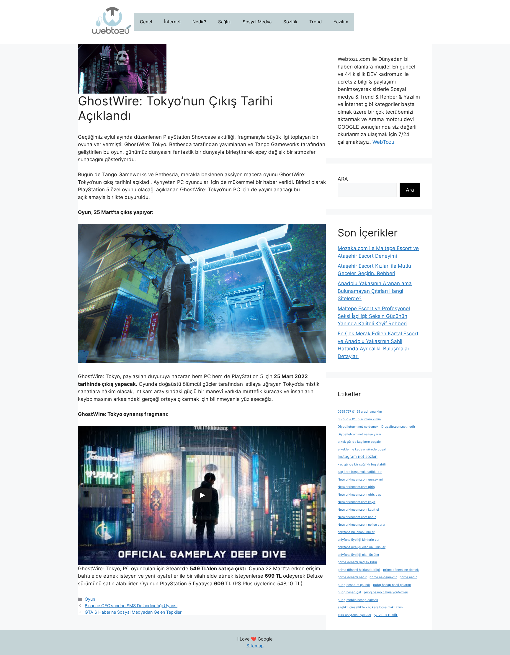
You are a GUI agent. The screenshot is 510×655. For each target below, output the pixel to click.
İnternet (172, 21)
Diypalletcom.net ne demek (358, 427)
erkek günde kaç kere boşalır (359, 442)
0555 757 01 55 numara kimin (359, 419)
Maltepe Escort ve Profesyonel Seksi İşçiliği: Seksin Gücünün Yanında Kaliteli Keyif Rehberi (374, 316)
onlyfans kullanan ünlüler (356, 532)
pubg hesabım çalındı (354, 585)
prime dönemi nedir (352, 577)
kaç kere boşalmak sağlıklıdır (360, 472)
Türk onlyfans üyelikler (354, 615)
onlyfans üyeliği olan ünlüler (358, 555)
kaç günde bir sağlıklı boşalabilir (362, 464)
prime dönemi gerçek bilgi (357, 562)
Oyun (90, 599)
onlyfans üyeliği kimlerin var (359, 540)
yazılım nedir (386, 614)
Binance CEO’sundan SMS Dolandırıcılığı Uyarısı (131, 605)
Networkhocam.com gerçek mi (360, 479)
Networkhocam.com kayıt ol (358, 510)
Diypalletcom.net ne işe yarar (359, 434)
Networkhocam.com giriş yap (359, 494)
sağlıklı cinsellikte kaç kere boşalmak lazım (370, 607)
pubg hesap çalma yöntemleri (386, 592)
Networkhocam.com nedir (357, 517)
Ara (410, 190)
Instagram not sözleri (357, 456)
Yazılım (341, 21)
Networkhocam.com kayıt (356, 502)
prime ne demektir (383, 577)
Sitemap (255, 646)
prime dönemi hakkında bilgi (359, 570)
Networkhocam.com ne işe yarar (361, 525)
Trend (315, 21)
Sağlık (224, 21)
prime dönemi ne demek (401, 570)
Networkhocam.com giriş (356, 487)
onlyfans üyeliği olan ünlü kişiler (361, 547)
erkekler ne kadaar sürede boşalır (363, 449)
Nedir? (199, 21)
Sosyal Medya (257, 21)
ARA (343, 179)
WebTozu (383, 142)
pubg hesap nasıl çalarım (392, 585)
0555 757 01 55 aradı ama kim (360, 412)
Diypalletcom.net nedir (398, 427)
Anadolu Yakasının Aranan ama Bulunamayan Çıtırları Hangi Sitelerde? (375, 290)
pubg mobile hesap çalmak (358, 600)
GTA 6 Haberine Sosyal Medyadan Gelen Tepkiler (133, 612)
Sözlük (290, 21)
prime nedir (408, 577)
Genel (146, 21)
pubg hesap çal (349, 592)
